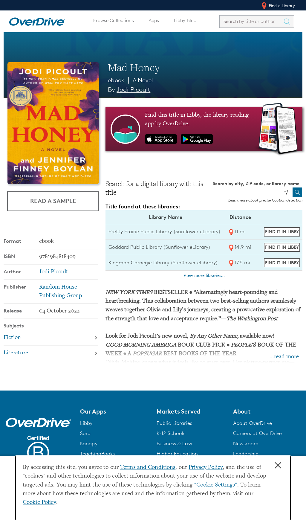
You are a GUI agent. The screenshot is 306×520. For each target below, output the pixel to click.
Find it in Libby (282, 231)
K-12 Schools (171, 433)
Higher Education (177, 454)
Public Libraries (174, 423)
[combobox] (251, 21)
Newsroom (245, 443)
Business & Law (174, 443)
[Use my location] (286, 192)
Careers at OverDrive (257, 433)
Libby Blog (185, 20)
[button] (114, 411)
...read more (284, 357)
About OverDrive (252, 423)
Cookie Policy (39, 502)
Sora (85, 433)
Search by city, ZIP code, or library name (256, 183)
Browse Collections (113, 20)
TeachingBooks (97, 454)
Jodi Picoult (133, 89)
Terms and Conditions (147, 467)
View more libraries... (204, 275)
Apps (154, 20)
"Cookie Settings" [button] (215, 485)
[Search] (297, 192)
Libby (86, 423)
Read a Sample (53, 201)
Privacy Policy (206, 467)
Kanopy (88, 443)
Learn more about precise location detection (265, 200)
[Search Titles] (288, 22)
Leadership (245, 454)
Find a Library (281, 5)
